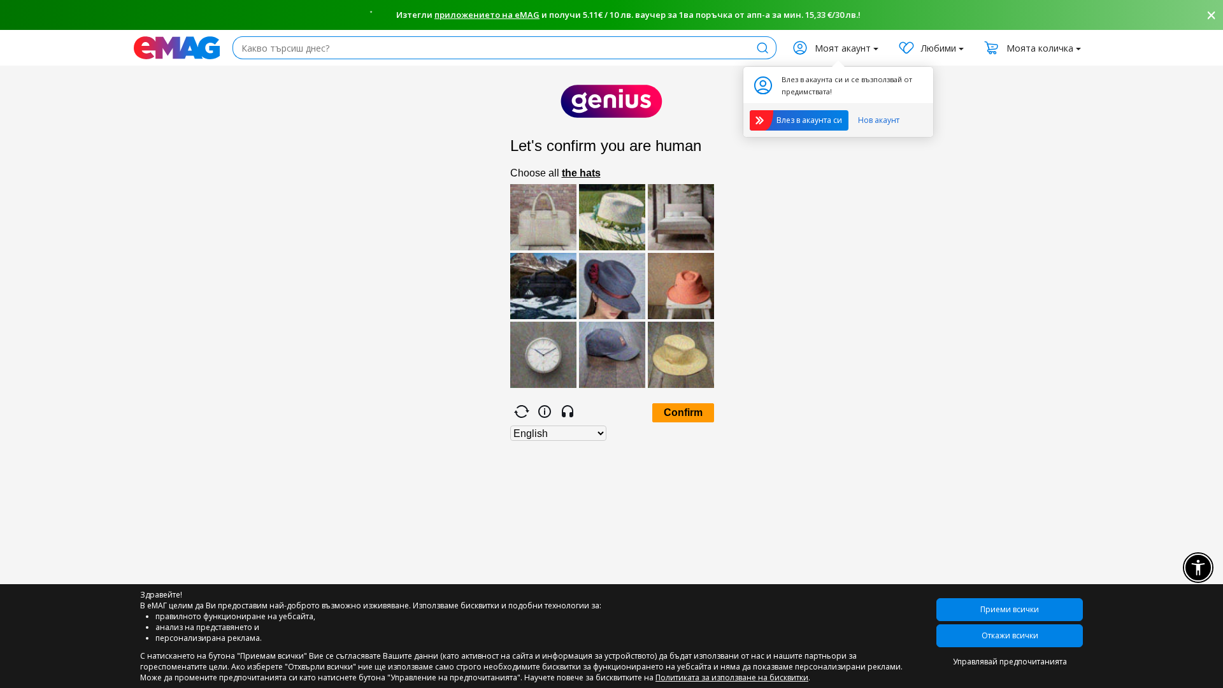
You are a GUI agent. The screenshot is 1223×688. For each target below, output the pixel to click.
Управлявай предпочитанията (1010, 661)
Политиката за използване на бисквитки (731, 677)
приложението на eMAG (487, 14)
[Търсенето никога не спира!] (176, 47)
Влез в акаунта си (809, 120)
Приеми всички (1009, 609)
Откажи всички (1010, 635)
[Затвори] (1211, 15)
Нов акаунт (878, 120)
